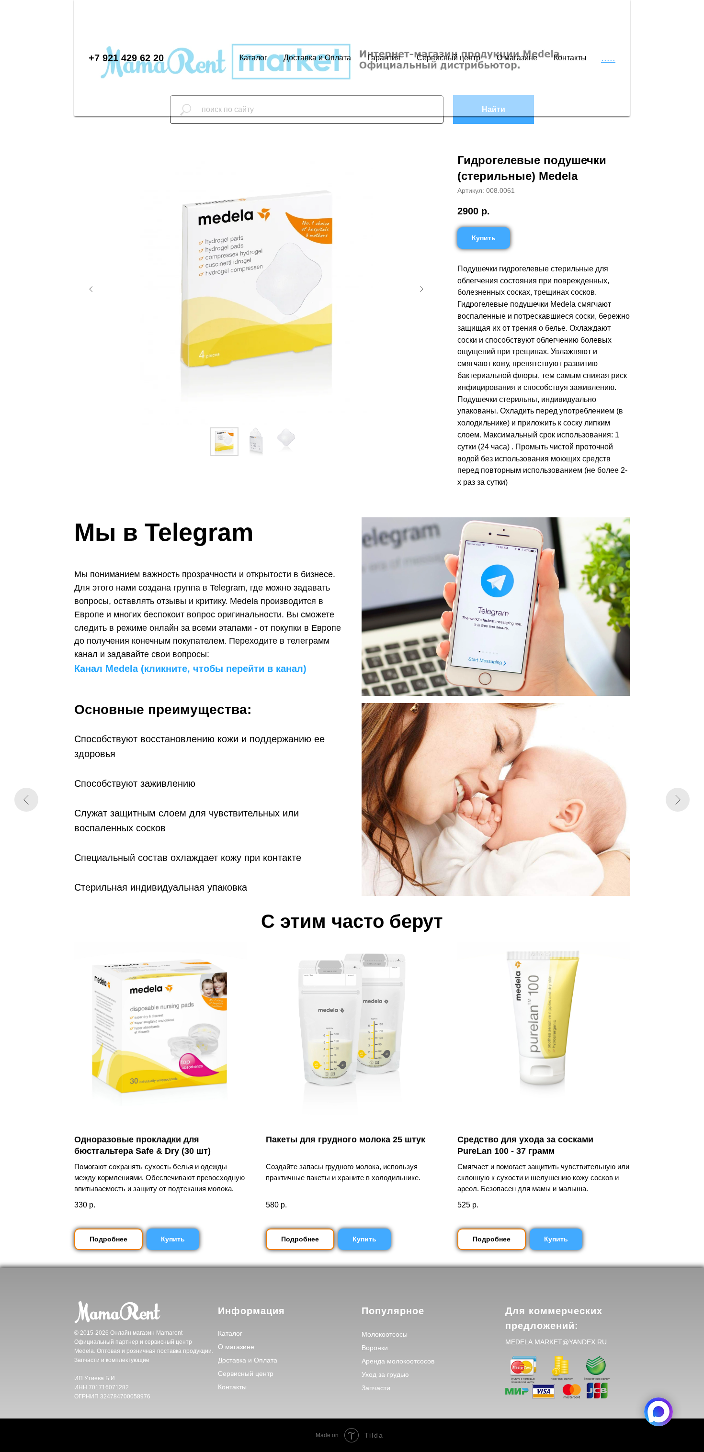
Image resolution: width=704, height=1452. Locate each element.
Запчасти (376, 1388)
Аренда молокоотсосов (398, 1361)
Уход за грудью (385, 1374)
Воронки (375, 1347)
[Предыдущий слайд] (91, 289)
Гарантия (383, 58)
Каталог (253, 58)
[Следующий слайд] (421, 289)
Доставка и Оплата (317, 58)
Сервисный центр (448, 58)
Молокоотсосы (385, 1334)
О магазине (517, 58)
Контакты (570, 58)
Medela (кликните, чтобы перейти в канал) (206, 668)
